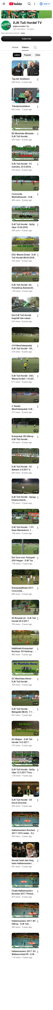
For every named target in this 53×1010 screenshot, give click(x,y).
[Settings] (34, 3)
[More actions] (37, 79)
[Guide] (3, 3)
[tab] (15, 47)
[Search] (29, 3)
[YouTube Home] (15, 4)
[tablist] (26, 47)
